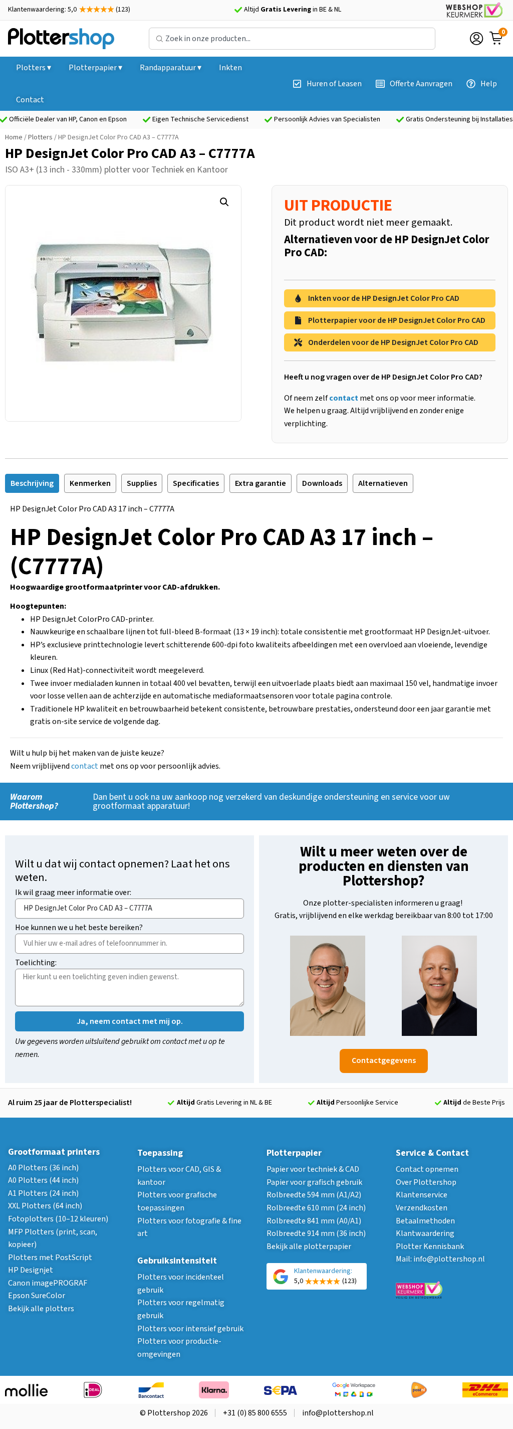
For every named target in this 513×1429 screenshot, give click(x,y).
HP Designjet (30, 1270)
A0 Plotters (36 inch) (43, 1167)
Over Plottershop (426, 1182)
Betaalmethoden (425, 1220)
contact (84, 766)
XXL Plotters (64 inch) (45, 1205)
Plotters (40, 137)
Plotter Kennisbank (430, 1246)
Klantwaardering (425, 1233)
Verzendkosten (421, 1207)
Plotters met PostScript (50, 1257)
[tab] (32, 483)
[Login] (476, 38)
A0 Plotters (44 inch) (43, 1180)
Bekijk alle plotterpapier (309, 1246)
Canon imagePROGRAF (47, 1283)
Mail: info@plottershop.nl (440, 1259)
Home (14, 137)
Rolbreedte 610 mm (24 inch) (316, 1207)
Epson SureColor (36, 1295)
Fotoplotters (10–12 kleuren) (58, 1218)
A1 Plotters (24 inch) (43, 1193)
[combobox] (292, 39)
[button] (224, 202)
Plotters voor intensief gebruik (190, 1328)
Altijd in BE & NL (292, 10)
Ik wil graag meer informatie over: (73, 893)
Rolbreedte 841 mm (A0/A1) (314, 1220)
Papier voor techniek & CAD (313, 1169)
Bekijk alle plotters (41, 1308)
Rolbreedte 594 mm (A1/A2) (314, 1194)
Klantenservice (421, 1194)
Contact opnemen (427, 1169)
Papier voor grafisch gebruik (314, 1182)
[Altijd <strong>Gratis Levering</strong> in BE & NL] (238, 10)
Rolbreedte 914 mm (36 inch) (316, 1233)
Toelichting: (36, 963)
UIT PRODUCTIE (338, 205)
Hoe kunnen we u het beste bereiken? (79, 928)
